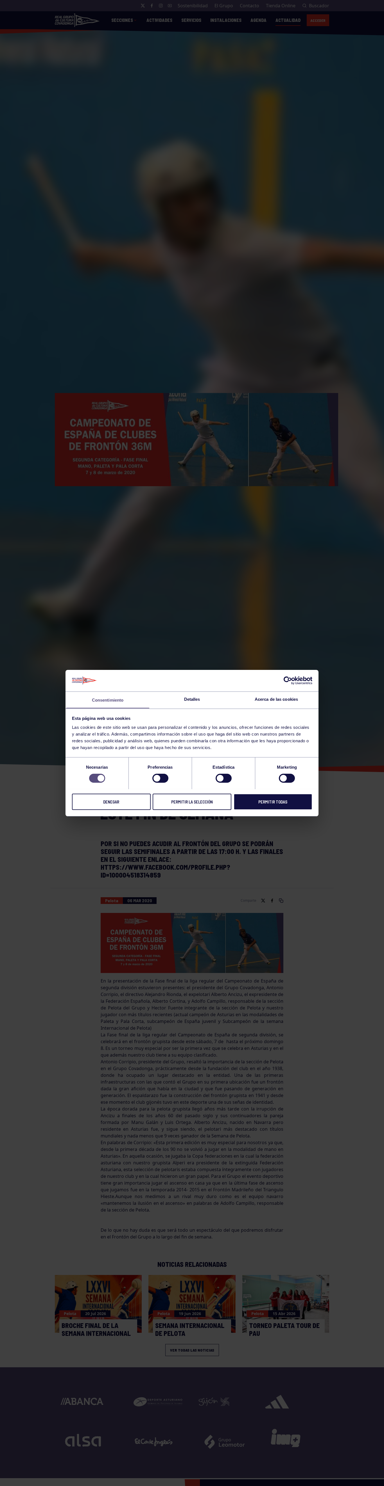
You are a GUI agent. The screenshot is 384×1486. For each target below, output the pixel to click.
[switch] (160, 778)
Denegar (111, 801)
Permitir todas (272, 801)
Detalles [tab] (192, 699)
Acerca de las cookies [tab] (276, 699)
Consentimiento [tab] (107, 699)
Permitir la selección (192, 801)
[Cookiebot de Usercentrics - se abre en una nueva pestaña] (287, 680)
